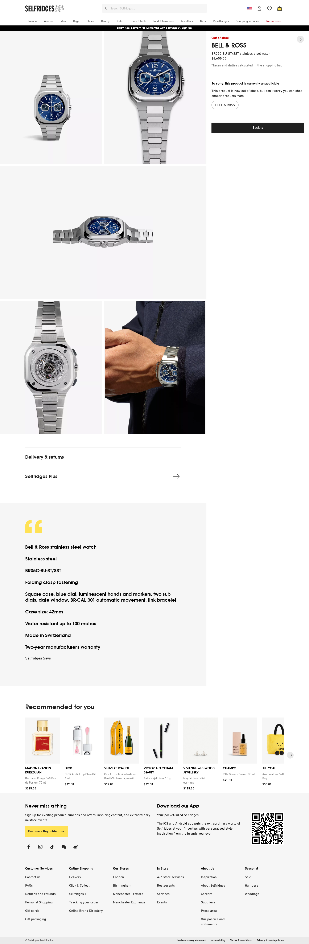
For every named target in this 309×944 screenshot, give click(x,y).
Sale (248, 877)
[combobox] (157, 8)
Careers (207, 894)
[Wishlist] (269, 8)
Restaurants (166, 885)
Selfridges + (78, 894)
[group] (154, 755)
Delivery (75, 877)
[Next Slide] (290, 755)
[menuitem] (32, 21)
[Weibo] (75, 849)
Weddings (252, 894)
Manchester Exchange (129, 902)
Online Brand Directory (86, 910)
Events (162, 902)
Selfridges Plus (41, 476)
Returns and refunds (40, 894)
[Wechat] (64, 849)
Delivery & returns (44, 457)
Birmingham (122, 885)
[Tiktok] (52, 849)
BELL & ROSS (229, 45)
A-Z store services (170, 877)
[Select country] (249, 8)
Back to (257, 128)
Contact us (33, 877)
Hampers (251, 885)
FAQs (29, 885)
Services (163, 894)
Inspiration (209, 877)
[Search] (107, 8)
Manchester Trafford (128, 894)
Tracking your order (84, 902)
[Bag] (279, 8)
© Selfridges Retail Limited (39, 940)
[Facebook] (28, 849)
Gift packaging (35, 919)
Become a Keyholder (43, 831)
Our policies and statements (213, 921)
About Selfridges (213, 885)
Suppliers (208, 902)
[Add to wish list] (300, 39)
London (118, 877)
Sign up (187, 28)
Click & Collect (79, 885)
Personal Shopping (39, 902)
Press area (209, 910)
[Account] (259, 8)
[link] (41, 780)
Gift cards (32, 910)
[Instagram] (40, 849)
